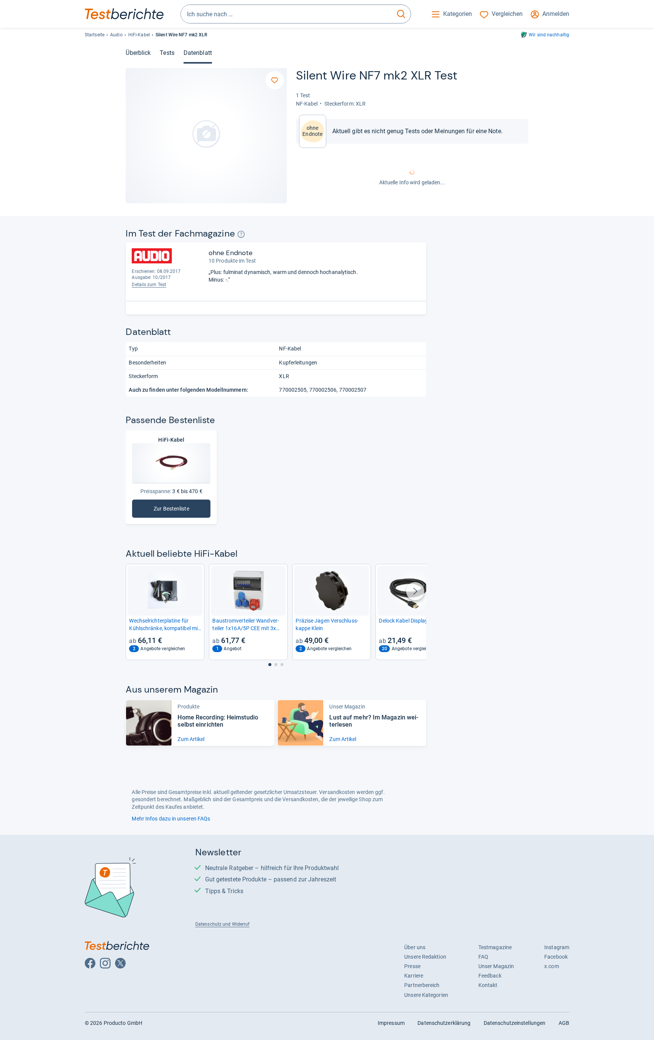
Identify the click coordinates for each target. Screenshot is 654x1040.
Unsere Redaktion (425, 957)
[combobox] (286, 14)
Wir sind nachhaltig (549, 34)
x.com (551, 966)
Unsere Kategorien (426, 995)
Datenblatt (198, 52)
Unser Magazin (496, 966)
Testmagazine (495, 947)
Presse (412, 966)
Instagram (556, 947)
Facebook (556, 957)
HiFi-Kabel (139, 34)
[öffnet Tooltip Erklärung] (241, 234)
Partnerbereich (421, 985)
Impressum (391, 1023)
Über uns (414, 947)
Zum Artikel (191, 739)
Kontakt (488, 985)
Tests (167, 52)
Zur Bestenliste (176, 510)
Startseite (94, 34)
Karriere (413, 976)
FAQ (483, 957)
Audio (116, 34)
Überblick (138, 52)
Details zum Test (149, 284)
